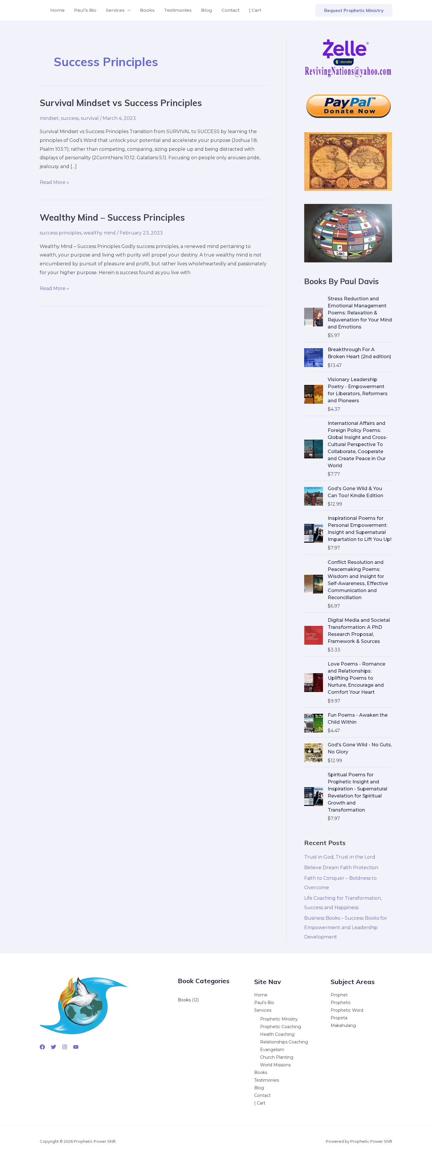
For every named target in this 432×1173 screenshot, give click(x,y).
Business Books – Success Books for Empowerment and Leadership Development (345, 927)
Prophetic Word (347, 1010)
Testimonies (178, 10)
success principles (60, 233)
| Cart (255, 10)
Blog (206, 10)
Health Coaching (277, 1034)
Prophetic (341, 1002)
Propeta (339, 1017)
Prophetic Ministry (279, 1019)
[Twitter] (53, 1047)
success (70, 118)
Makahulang (343, 1025)
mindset (49, 118)
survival (90, 118)
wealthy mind (99, 233)
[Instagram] (64, 1047)
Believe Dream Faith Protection (341, 867)
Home (57, 10)
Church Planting (276, 1057)
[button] (353, 10)
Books (147, 10)
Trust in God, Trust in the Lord (339, 857)
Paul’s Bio (85, 10)
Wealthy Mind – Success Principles (112, 217)
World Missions (275, 1065)
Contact (231, 10)
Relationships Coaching (284, 1042)
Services (115, 10)
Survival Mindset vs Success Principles (121, 102)
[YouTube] (75, 1047)
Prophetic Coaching (280, 1026)
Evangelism (272, 1049)
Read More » (54, 183)
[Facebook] (42, 1047)
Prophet (339, 995)
